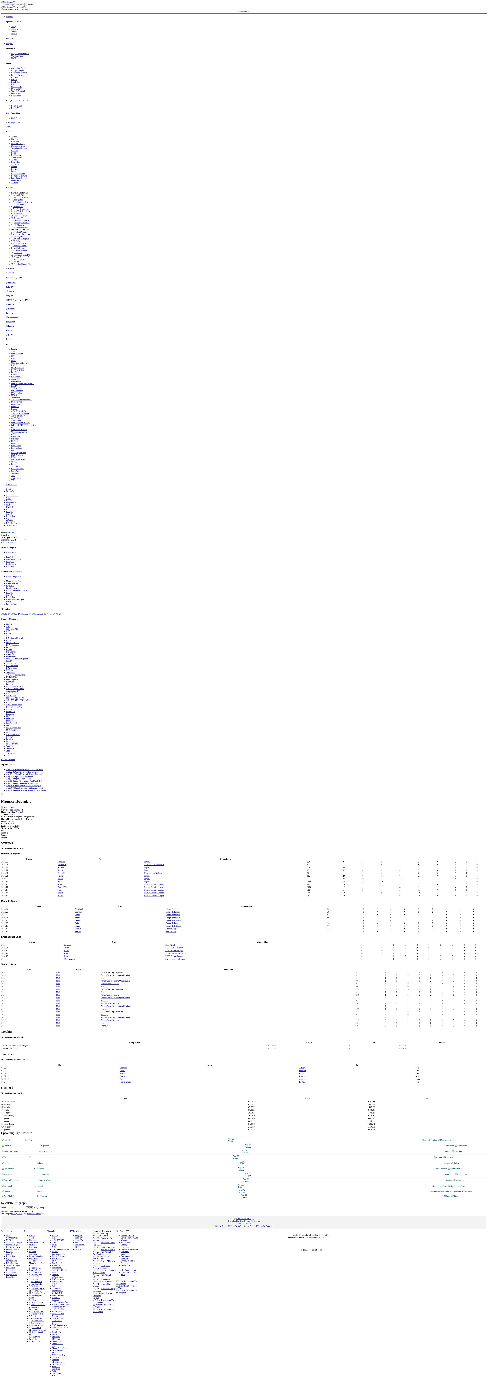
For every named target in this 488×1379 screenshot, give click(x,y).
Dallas (33, 1316)
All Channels (11, 484)
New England (36, 1275)
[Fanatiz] (48, 614)
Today (13, 27)
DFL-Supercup (17, 89)
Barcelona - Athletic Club (101, 1257)
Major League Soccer (20, 53)
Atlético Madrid (17, 157)
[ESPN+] (57, 614)
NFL (129, 1272)
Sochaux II (18, 810)
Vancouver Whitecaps (34, 1308)
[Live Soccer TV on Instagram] (104, 1312)
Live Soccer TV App (129, 1238)
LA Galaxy (18, 252)
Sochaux (61, 862)
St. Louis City (36, 1318)
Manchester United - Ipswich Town (102, 1280)
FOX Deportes (17, 404)
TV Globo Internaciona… (21, 400)
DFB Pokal (15, 93)
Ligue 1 (14, 84)
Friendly (104, 978)
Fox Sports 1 (16, 372)
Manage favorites (10, 542)
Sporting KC (37, 1341)
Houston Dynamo (20, 232)
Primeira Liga (16, 86)
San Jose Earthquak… (22, 239)
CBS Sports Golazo (19, 430)
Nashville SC (18, 195)
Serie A (14, 80)
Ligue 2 (147, 867)
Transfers (4, 835)
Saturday (14, 31)
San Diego (36, 1337)
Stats (3, 830)
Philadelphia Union (21, 223)
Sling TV (79, 1235)
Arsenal (14, 137)
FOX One (15, 443)
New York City (37, 1282)
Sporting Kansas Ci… (23, 264)
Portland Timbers (20, 250)
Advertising (125, 1242)
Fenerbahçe (16, 180)
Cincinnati (35, 1277)
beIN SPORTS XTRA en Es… (18, 700)
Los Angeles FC (19, 236)
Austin (34, 1339)
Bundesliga (15, 82)
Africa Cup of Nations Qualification (115, 975)
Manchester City (17, 144)
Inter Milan (15, 162)
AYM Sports (16, 420)
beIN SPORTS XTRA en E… (23, 425)
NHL (134, 1272)
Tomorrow (15, 29)
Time (15, 537)
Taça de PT (10, 525)
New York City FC (20, 209)
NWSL (14, 58)
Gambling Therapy (317, 1235)
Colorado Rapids (20, 246)
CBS (13, 356)
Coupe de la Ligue (173, 920)
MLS (8, 505)
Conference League (19, 73)
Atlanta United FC (21, 227)
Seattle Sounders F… (22, 257)
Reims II (61, 873)
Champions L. (12, 495)
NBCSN (14, 395)
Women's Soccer (127, 1235)
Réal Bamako (69, 959)
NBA (123, 1272)
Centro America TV (19, 432)
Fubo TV (79, 1238)
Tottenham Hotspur (19, 148)
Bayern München (18, 173)
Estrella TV (16, 436)
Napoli (14, 167)
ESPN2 (14, 365)
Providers (125, 1252)
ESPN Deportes (17, 370)
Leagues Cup (16, 106)
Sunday (14, 33)
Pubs (123, 1254)
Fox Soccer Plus (17, 367)
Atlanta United (37, 1302)
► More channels (8, 760)
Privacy (124, 1245)
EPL (8, 509)
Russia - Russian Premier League (14, 1045)
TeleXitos (15, 473)
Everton (14, 150)
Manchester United (19, 146)
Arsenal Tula (63, 887)
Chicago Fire (18, 200)
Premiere (14, 464)
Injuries (4, 837)
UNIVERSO (16, 402)
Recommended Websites (127, 1257)
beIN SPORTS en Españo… (22, 384)
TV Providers (75, 1231)
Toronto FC (18, 218)
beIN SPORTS (17, 354)
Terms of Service (34, 1214)
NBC (13, 361)
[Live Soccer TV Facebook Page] (104, 1302)
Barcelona (15, 153)
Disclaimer (125, 1247)
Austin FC (18, 262)
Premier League (17, 75)
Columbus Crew (38, 1293)
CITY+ (14, 434)
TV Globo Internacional (16, 675)
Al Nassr (14, 183)
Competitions (7, 571)
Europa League (17, 70)
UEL (8, 498)
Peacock (14, 409)
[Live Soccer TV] (8, 2)
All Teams (10, 268)
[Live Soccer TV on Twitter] (104, 1307)
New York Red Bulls (21, 211)
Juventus (14, 160)
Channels (10, 273)
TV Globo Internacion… (57, 1289)
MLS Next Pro (17, 455)
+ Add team (11, 552)
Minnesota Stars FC (22, 255)
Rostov (60, 884)
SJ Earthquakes (37, 1314)
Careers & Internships (129, 1249)
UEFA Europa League (15, 599)
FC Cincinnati (18, 204)
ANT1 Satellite (17, 418)
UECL (9, 500)
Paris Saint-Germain (19, 178)
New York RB (36, 1284)
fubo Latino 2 (16, 448)
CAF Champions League (175, 959)
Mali (58, 972)
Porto (13, 171)
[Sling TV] (16, 614)
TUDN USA (16, 388)
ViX (13, 480)
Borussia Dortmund (19, 176)
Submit (29, 1208)
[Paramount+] (38, 614)
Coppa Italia (16, 96)
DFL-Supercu (11, 523)
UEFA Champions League (17, 590)
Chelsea (14, 139)
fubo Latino (16, 446)
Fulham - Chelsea (108, 1249)
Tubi (13, 475)
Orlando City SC (21, 216)
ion (12, 450)
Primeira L (10, 521)
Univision (15, 407)
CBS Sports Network (19, 363)
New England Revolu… (23, 202)
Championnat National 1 (154, 873)
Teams (8, 127)
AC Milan (15, 164)
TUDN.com (16, 478)
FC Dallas (17, 241)
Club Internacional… (21, 197)
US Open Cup (17, 56)
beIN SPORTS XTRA (20, 423)
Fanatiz (14, 349)
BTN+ (14, 427)
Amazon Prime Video (20, 413)
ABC (13, 351)
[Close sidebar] (2, 795)
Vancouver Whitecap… (22, 234)
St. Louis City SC (20, 243)
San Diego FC (20, 259)
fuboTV (14, 386)
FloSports (15, 441)
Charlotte (34, 1279)
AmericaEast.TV (18, 416)
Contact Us (125, 1265)
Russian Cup (171, 929)
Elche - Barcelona (108, 1247)
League (7, 537)
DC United (17, 213)
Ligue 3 (147, 862)
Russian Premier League (154, 884)
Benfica (14, 169)
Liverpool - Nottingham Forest (101, 1267)
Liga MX (15, 108)
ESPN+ (14, 374)
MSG (13, 457)
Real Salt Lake (19, 248)
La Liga (14, 77)
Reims (60, 870)
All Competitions (13, 122)
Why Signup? (39, 1208)
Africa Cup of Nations (110, 984)
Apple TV (15, 379)
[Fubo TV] (6, 614)
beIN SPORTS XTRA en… (58, 1319)
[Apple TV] (26, 614)
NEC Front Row (18, 459)
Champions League (19, 68)
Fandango (15, 439)
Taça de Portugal (18, 91)
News (8, 489)
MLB (123, 1275)
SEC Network (17, 466)
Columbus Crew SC (22, 220)
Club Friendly (16, 118)
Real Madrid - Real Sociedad (102, 1253)
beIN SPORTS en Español (17, 659)
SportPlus (15, 471)
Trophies (4, 833)
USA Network (17, 390)
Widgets (124, 1240)
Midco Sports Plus (18, 452)
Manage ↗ (11, 547)
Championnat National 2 (154, 865)
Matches (9, 17)
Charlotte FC (18, 207)
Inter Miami (35, 1270)
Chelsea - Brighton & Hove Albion (104, 1271)
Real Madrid (16, 155)
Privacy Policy (17, 1214)
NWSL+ (14, 462)
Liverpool (15, 141)
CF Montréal (19, 225)
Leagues (9, 44)
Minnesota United (39, 1330)
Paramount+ (16, 381)
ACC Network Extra (19, 411)
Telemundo (15, 397)
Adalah (302, 1068)
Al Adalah (79, 909)
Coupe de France (173, 912)
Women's (10, 491)
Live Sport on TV (128, 1270)
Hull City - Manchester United (101, 1234)
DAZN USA (16, 393)
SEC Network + (17, 469)
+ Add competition (13, 576)
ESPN (13, 358)
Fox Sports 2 (16, 377)
